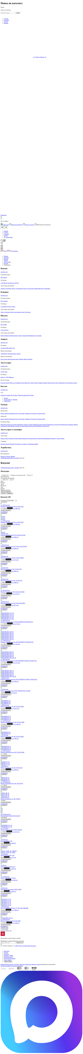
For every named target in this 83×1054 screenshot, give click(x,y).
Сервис (6, 235)
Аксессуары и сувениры (10, 399)
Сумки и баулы (34, 383)
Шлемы (6, 259)
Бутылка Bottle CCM (6, 841)
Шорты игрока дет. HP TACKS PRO (11, 921)
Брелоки (3, 444)
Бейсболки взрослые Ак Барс (9, 424)
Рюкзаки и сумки (55, 438)
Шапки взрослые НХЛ (31, 426)
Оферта (21, 966)
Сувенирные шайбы (32, 444)
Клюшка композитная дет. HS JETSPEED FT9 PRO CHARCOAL (19, 660)
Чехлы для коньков (17, 288)
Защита (6, 260)
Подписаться (20, 942)
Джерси (8, 456)
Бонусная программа (9, 958)
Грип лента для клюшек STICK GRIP (11, 889)
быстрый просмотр (5, 510)
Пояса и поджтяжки (15, 383)
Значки (7, 444)
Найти (18, 13)
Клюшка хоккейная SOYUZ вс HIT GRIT (12, 522)
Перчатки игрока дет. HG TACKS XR (11, 569)
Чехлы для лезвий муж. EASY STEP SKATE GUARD (15, 690)
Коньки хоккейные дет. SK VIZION (10, 799)
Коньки (6, 256)
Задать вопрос (8, 961)
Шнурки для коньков (44, 288)
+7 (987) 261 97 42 (19, 946)
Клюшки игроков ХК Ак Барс (9, 395)
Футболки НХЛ (40, 413)
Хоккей (6, 231)
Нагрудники (4, 359)
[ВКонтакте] (47, 57)
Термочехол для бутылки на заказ (68, 383)
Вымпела (3, 456)
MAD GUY (12, 348)
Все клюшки (4, 301)
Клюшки (6, 257)
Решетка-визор (13, 335)
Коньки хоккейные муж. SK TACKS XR (12, 783)
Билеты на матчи (36, 964)
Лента (22, 383)
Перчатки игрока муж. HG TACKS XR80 (12, 558)
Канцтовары (18, 438)
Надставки (27, 312)
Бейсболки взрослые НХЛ (40, 424)
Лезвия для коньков (6, 288)
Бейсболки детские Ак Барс (24, 424)
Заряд (13, 306)
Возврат (6, 23)
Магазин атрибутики (25, 964)
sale (12, 479)
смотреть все (4, 272)
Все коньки (4, 277)
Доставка (6, 20)
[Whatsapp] (41, 139)
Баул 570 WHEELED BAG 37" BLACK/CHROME (14, 908)
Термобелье (4, 353)
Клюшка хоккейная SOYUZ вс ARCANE (12, 506)
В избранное (4, 512)
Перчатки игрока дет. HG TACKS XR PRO (12, 592)
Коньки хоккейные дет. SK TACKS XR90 (12, 736)
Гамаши (40, 383)
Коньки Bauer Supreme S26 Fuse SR (10, 815)
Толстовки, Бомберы (24, 413)
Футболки (33, 413)
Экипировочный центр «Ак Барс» (10, 458)
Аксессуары (7, 262)
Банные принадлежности (8, 438)
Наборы (30, 359)
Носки (7, 383)
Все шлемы (4, 324)
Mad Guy (3, 377)
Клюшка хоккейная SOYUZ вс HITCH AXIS (13, 535)
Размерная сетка (8, 957)
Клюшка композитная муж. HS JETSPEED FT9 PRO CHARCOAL (19, 679)
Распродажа (7, 265)
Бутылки (3, 383)
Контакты (6, 951)
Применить (10, 493)
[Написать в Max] (41, 1052)
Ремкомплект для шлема (34, 335)
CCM (2, 306)
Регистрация (14, 251)
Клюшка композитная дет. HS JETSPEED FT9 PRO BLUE (17, 622)
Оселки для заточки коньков (30, 288)
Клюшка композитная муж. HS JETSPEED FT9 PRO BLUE (17, 642)
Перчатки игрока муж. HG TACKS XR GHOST (14, 546)
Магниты (12, 444)
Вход (5, 251)
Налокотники (11, 359)
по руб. (16, 508)
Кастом (6, 263)
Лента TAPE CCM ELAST (8, 866)
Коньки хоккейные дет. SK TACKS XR (11, 767)
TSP (7, 377)
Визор (2, 335)
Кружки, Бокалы (37, 438)
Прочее (62, 438)
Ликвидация (9, 237)
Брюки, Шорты (5, 413)
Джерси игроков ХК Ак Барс (26, 395)
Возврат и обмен (8, 955)
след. (7, 929)
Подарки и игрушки (21, 444)
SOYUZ (16, 283)
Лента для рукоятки (15, 312)
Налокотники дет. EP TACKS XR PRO (11, 829)
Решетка (6, 335)
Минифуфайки (46, 438)
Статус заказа (7, 960)
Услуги (30, 475)
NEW (5, 479)
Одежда (6, 232)
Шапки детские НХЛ (43, 426)
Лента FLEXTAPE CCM (7, 855)
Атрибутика (7, 401)
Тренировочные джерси (14, 353)
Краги (17, 359)
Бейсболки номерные (67, 424)
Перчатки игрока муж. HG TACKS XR (11, 580)
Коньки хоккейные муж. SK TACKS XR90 (12, 752)
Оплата (6, 21)
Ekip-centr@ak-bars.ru (30, 946)
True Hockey (10, 283)
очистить (3, 493)
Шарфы (13, 456)
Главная (6, 18)
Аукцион (6, 234)
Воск (22, 312)
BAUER (6, 348)
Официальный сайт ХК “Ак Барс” (10, 964)
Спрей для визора (23, 335)
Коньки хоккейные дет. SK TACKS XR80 (12, 706)
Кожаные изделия (27, 438)
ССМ (2, 283)
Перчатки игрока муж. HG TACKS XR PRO (13, 603)
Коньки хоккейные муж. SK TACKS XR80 (12, 722)
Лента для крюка (5, 312)
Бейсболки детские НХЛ (54, 424)
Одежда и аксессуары (18, 475)
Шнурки (27, 383)
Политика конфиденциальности (9, 966)
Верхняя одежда (13, 413)
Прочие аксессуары (52, 383)
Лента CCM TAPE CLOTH (8, 878)
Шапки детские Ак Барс (17, 426)
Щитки (26, 359)
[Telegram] (41, 213)
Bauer (5, 283)
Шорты (21, 359)
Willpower (11, 377)
